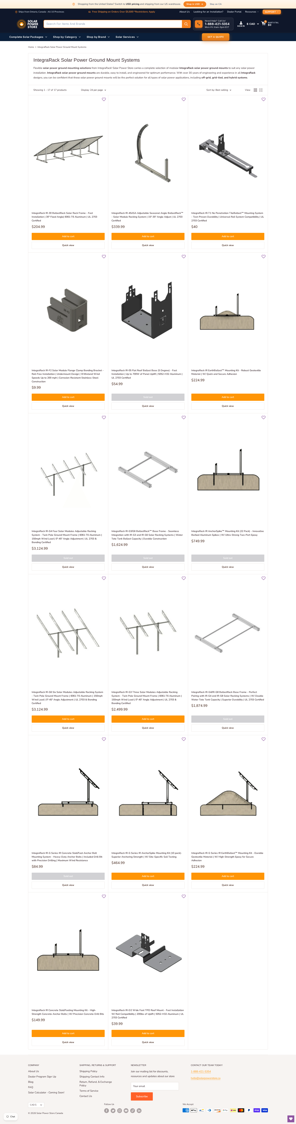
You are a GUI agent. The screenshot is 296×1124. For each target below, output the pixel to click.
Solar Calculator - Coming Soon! (46, 1092)
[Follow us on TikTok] (132, 1110)
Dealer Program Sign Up (42, 1076)
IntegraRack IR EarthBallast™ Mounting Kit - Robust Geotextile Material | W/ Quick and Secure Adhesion (226, 372)
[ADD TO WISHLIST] (103, 99)
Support (270, 11)
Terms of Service (88, 1090)
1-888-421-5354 (201, 1071)
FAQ (30, 1087)
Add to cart (68, 236)
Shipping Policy (88, 1071)
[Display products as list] (261, 90)
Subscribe (142, 1096)
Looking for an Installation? (208, 11)
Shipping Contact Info (91, 1076)
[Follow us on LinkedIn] (139, 1110)
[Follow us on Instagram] (119, 1110)
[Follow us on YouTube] (126, 1110)
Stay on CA (216, 4)
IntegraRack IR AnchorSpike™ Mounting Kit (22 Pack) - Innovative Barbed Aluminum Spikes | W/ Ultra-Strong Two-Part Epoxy (227, 533)
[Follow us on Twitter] (113, 1110)
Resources (250, 11)
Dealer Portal (234, 11)
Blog (30, 1082)
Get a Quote (216, 37)
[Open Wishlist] (290, 1118)
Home (31, 47)
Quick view (68, 245)
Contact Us (85, 1096)
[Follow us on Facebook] (106, 1110)
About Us (184, 11)
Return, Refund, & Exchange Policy (95, 1083)
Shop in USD (193, 4)
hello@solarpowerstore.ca (205, 1078)
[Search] (186, 24)
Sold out (148, 397)
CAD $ (33, 1104)
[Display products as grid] (255, 90)
